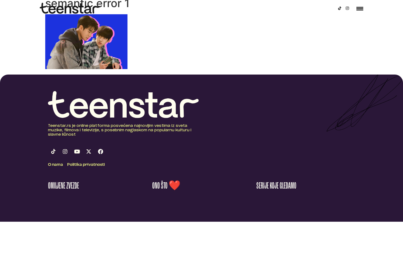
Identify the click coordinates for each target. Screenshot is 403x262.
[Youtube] (77, 151)
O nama (55, 165)
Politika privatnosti (86, 165)
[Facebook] (100, 151)
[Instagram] (347, 8)
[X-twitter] (88, 151)
